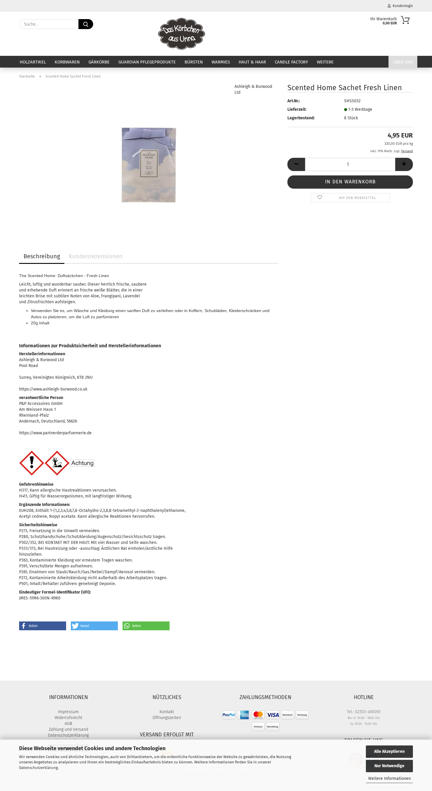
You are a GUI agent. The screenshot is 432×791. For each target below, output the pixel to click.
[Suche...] (85, 24)
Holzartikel (33, 62)
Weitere (325, 62)
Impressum (68, 711)
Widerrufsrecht (68, 717)
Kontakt (167, 711)
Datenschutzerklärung (38, 767)
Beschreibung (42, 256)
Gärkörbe (99, 62)
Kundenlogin (402, 6)
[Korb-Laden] (181, 34)
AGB (68, 723)
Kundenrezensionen (96, 256)
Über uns (403, 62)
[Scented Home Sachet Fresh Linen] (149, 157)
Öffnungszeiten (167, 717)
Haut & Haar (252, 62)
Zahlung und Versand (68, 729)
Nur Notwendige (389, 765)
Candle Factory (291, 62)
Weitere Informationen (389, 778)
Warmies (221, 62)
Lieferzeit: (296, 109)
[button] (296, 164)
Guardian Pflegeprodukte (147, 62)
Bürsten (194, 62)
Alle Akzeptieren (389, 751)
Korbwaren (67, 62)
